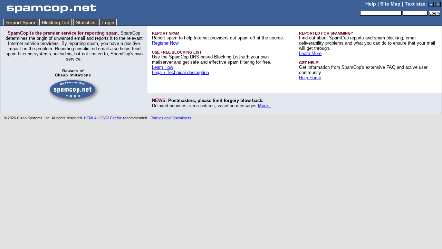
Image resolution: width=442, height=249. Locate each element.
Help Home (310, 77)
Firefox (116, 118)
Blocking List (55, 22)
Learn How (162, 67)
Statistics (85, 22)
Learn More (310, 53)
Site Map (390, 4)
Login (108, 22)
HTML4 (90, 118)
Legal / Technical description (180, 72)
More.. (264, 105)
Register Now (165, 43)
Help (370, 4)
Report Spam (20, 22)
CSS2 (104, 118)
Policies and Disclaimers (171, 118)
